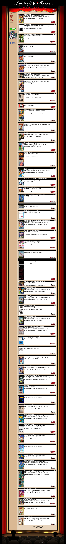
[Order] (13, 19)
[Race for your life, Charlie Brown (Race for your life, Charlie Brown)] (21, 334)
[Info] (13, 18)
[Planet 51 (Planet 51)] (21, 140)
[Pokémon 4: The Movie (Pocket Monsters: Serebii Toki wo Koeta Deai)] (53, 202)
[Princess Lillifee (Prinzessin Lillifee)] (53, 248)
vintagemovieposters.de (28, 542)
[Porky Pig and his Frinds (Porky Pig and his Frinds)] (21, 218)
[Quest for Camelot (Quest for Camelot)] (21, 293)
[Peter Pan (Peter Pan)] (21, 22)
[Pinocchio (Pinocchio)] (53, 52)
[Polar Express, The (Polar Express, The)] (21, 208)
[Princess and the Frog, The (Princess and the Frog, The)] (21, 238)
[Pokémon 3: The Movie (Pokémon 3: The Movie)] (21, 192)
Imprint (11, 23)
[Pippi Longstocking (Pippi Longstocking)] (21, 120)
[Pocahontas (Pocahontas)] (21, 150)
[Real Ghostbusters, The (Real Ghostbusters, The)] (21, 383)
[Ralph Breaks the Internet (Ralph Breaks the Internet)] (21, 363)
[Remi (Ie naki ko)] (21, 393)
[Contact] (13, 22)
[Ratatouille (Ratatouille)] (21, 373)
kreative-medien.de (40, 542)
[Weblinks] (13, 21)
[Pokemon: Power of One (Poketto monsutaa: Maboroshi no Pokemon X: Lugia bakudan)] (21, 176)
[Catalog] (13, 15)
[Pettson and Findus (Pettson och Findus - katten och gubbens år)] (21, 42)
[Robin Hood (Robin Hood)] (53, 504)
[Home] (13, 14)
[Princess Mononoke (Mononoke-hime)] (21, 279)
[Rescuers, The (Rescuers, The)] (21, 402)
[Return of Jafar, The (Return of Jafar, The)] (21, 496)
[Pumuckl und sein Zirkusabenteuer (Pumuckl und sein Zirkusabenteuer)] (21, 285)
